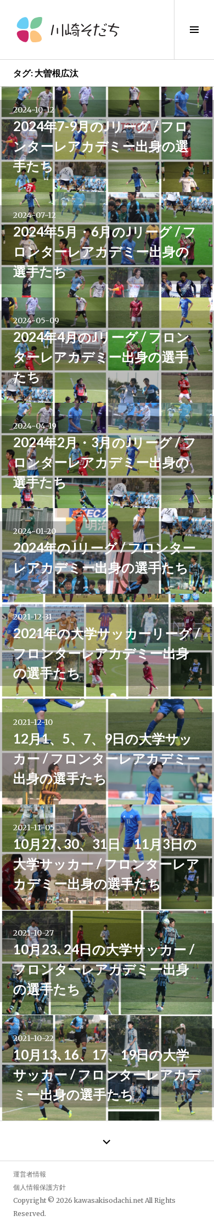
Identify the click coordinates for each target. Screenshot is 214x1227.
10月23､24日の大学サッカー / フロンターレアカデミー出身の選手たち (103, 969)
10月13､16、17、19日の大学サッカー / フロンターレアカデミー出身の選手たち (107, 1074)
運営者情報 (29, 1174)
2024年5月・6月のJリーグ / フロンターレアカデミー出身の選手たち (104, 251)
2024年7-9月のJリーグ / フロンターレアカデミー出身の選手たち (101, 145)
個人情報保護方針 (39, 1187)
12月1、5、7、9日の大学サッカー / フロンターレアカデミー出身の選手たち (106, 758)
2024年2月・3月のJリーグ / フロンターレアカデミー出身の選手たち (104, 461)
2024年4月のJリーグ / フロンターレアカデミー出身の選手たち (101, 356)
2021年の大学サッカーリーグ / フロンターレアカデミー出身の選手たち (106, 652)
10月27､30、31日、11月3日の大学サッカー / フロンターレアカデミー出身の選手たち (106, 863)
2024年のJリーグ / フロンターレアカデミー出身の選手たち (104, 557)
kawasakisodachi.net (108, 1200)
